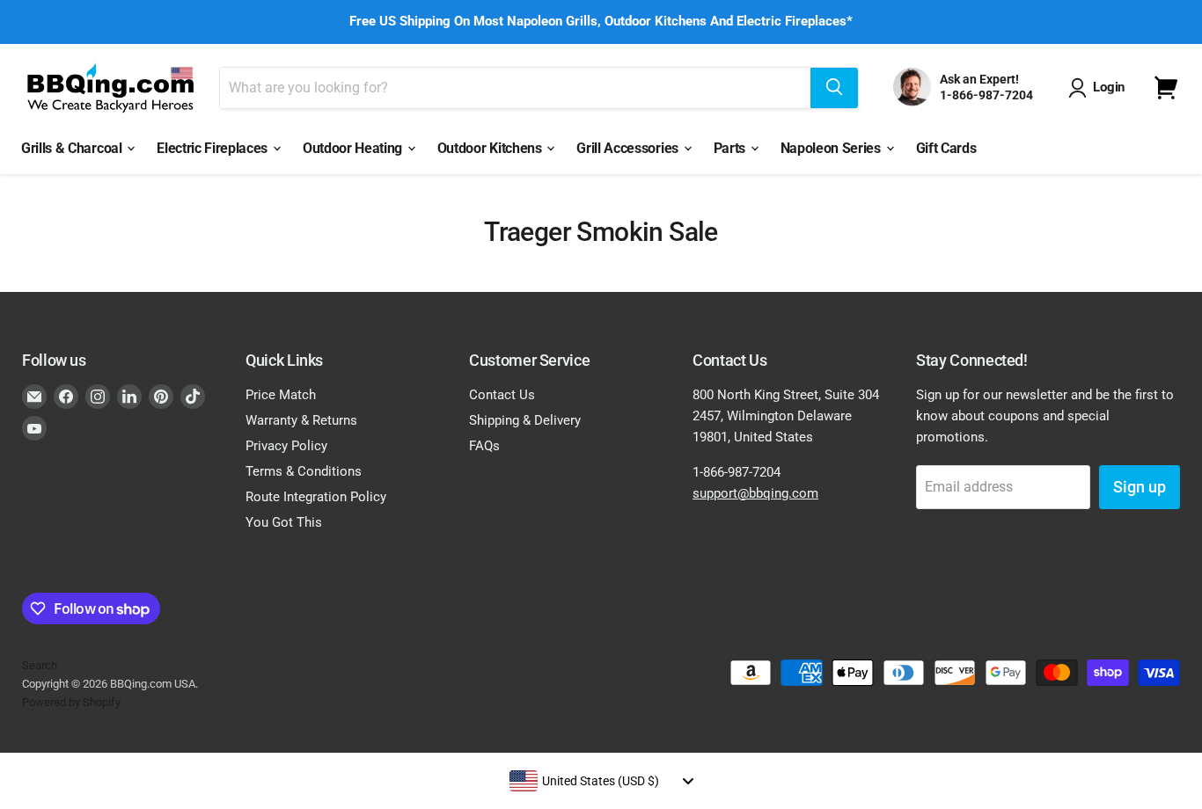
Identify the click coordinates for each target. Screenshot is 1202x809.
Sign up (1139, 486)
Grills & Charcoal (73, 147)
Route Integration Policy (316, 497)
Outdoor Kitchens (491, 147)
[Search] (834, 87)
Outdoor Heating (354, 147)
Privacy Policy (286, 446)
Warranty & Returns (301, 420)
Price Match (281, 395)
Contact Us (502, 395)
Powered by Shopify (71, 702)
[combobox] (601, 780)
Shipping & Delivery (525, 420)
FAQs (484, 446)
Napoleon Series (832, 147)
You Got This (284, 522)
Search (39, 665)
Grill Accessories (628, 147)
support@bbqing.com (755, 493)
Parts (731, 147)
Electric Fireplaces (214, 147)
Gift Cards (946, 147)
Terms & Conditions (304, 471)
